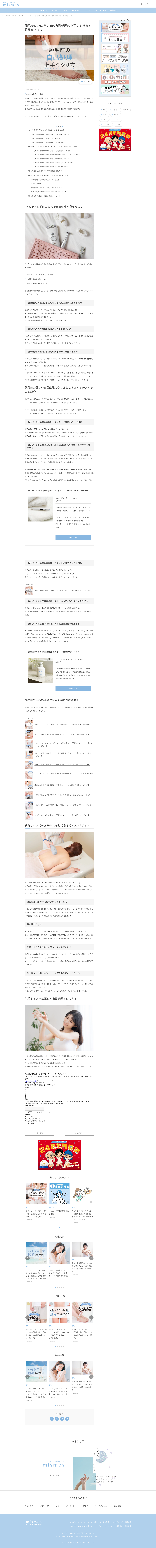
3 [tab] (59, 1287)
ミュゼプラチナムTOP (78, 1522)
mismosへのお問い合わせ (87, 1526)
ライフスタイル (100, 10)
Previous (27, 1258)
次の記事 (78, 1133)
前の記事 (40, 1133)
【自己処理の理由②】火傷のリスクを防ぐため (46, 138)
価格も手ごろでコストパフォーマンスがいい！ (46, 188)
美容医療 (113, 10)
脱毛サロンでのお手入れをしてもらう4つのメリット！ (49, 175)
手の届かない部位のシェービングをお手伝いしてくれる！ (50, 191)
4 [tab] (61, 1287)
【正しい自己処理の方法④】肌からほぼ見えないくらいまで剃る (52, 162)
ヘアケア (87, 10)
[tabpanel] (36, 1202)
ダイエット (76, 10)
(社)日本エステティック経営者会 (78, 1536)
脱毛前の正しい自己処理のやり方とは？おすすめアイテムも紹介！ (53, 146)
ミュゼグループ (116, 1522)
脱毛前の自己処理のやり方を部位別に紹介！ (45, 171)
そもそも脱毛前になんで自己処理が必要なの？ (46, 130)
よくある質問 (104, 1522)
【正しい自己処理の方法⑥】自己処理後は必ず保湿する (49, 167)
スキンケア (43, 10)
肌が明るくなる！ (37, 184)
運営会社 (128, 1526)
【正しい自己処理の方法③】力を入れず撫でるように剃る (50, 159)
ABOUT (73, 1526)
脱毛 (65, 10)
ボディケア (56, 10)
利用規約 (119, 1526)
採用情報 (128, 1522)
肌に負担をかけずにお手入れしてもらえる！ (46, 180)
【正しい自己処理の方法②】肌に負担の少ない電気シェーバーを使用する (55, 155)
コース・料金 (93, 1522)
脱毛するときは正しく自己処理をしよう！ (44, 196)
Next (91, 1258)
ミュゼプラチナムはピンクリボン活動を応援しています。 (78, 1533)
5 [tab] (63, 1287)
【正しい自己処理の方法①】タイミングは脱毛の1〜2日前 (50, 151)
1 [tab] (59, 1227)
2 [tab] (57, 1287)
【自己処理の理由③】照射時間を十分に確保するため (49, 142)
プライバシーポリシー (106, 1526)
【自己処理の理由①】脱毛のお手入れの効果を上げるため (50, 134)
